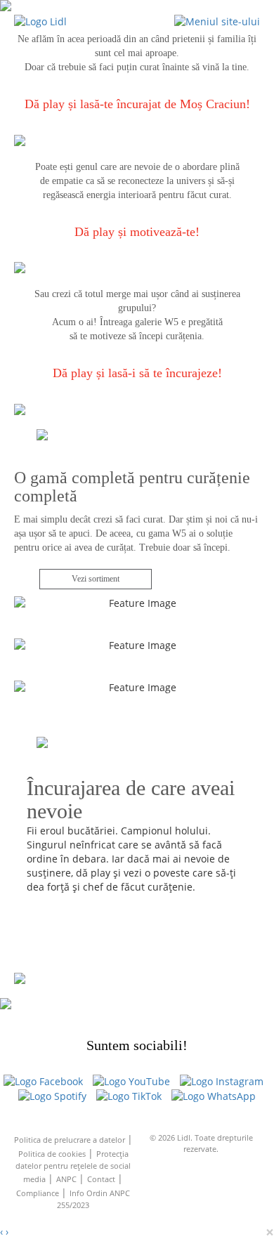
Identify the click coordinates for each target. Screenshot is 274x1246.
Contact (102, 1179)
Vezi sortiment (95, 579)
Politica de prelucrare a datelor (70, 1139)
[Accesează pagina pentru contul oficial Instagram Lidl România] (221, 1081)
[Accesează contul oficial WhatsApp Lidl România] (213, 1096)
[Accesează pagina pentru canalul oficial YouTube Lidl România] (131, 1081)
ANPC (67, 1179)
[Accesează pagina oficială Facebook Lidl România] (43, 1081)
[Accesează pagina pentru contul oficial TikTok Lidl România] (129, 1096)
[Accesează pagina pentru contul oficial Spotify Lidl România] (52, 1096)
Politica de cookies (53, 1153)
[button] (217, 20)
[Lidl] (40, 20)
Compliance (38, 1193)
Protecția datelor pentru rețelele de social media (73, 1166)
